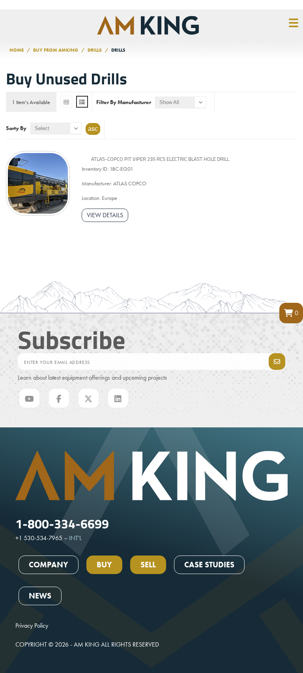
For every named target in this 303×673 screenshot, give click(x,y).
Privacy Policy (31, 625)
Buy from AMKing (55, 50)
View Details (105, 215)
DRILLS (95, 50)
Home (16, 50)
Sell (148, 564)
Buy (104, 564)
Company (48, 564)
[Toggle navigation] (293, 23)
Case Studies (209, 564)
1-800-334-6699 (62, 523)
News (40, 596)
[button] (291, 313)
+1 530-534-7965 (38, 538)
